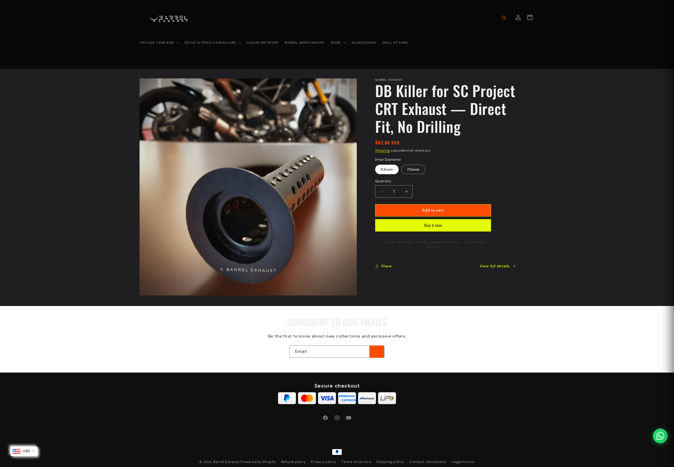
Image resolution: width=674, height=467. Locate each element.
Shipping (382, 150)
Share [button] (386, 266)
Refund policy (293, 462)
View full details (495, 266)
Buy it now (433, 225)
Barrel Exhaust (226, 462)
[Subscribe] (376, 351)
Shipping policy (390, 462)
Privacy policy (323, 462)
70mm (413, 169)
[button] (158, 43)
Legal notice (463, 462)
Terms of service (356, 462)
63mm (387, 169)
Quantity (383, 181)
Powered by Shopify (258, 462)
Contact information (428, 462)
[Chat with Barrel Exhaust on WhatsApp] (660, 436)
